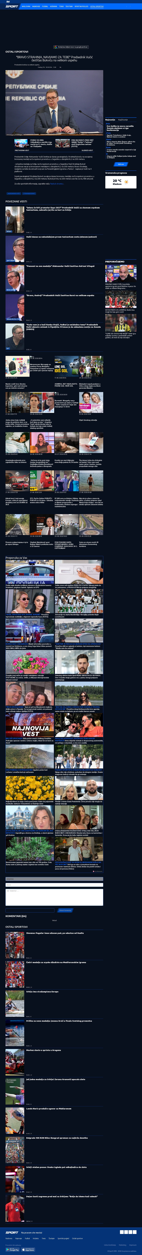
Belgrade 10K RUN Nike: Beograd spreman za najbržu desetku (57, 1138)
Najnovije (36, 6)
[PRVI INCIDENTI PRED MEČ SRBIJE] (62, 143)
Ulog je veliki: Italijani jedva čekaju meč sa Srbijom (121, 157)
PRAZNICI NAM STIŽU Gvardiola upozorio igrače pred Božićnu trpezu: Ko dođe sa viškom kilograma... (120, 286)
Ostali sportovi (97, 6)
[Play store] (13, 1249)
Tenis (61, 6)
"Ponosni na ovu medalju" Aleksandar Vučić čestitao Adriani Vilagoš (60, 266)
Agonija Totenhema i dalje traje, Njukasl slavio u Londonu (119, 136)
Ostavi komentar (65, 910)
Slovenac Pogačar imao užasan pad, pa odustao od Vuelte (55, 933)
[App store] (28, 1249)
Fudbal (45, 6)
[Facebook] (122, 1232)
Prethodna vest (22, 150)
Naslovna (26, 6)
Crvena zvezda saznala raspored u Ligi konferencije (121, 150)
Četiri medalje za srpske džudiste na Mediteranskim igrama (56, 962)
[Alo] (8, 2)
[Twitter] (130, 1232)
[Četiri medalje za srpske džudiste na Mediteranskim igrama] (15, 974)
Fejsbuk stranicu (57, 183)
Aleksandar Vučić (14, 193)
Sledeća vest (87, 150)
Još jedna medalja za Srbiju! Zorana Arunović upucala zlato (55, 1079)
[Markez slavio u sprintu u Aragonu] (15, 1062)
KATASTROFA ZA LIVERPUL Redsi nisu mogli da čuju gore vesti (120, 311)
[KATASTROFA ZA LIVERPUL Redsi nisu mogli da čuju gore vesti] (120, 299)
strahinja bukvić (29, 193)
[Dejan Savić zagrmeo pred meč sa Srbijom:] (15, 1208)
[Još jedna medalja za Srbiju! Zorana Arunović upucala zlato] (15, 1091)
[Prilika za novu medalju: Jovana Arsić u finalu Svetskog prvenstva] (15, 1033)
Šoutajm (69, 6)
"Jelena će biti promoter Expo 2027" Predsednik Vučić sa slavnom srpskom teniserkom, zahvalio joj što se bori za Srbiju (63, 208)
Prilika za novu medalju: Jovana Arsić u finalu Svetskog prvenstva (59, 1021)
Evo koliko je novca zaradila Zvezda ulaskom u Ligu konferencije (120, 128)
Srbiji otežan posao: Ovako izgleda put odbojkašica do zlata (56, 1167)
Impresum (132, 1245)
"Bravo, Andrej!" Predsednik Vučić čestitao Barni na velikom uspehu (60, 295)
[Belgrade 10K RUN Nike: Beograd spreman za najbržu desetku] (15, 1150)
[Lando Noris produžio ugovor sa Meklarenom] (15, 1120)
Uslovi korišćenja (110, 1245)
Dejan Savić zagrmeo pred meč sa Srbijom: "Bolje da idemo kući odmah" (62, 1196)
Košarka (53, 6)
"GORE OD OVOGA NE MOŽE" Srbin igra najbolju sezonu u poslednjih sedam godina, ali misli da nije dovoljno (120, 336)
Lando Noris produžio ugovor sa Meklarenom (48, 1108)
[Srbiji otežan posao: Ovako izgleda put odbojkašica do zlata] (15, 1179)
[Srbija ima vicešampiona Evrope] (15, 1003)
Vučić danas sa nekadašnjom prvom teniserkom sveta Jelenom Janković (61, 237)
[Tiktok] (134, 1232)
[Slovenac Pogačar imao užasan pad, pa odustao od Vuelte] (15, 945)
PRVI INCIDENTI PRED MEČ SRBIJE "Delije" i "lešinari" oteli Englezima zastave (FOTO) (82, 143)
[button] (64, 67)
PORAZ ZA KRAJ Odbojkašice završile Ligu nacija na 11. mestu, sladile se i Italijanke (41, 143)
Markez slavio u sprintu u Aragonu (43, 1050)
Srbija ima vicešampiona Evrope (42, 991)
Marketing (122, 1245)
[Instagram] (126, 1232)
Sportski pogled (81, 6)
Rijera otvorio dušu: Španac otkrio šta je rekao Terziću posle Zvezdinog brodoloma (121, 143)
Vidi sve (121, 164)
